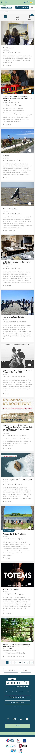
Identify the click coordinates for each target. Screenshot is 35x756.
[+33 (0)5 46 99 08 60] (1, 2)
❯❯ (31, 663)
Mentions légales (21, 731)
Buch (17, 725)
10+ (20, 663)
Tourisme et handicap (25, 741)
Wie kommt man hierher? (17, 697)
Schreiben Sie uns (18, 702)
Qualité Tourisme (18, 741)
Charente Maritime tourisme (11, 746)
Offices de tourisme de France (10, 741)
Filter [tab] (29, 19)
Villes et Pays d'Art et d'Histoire (20, 751)
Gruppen (17, 707)
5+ (16, 663)
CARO (13, 751)
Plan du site (13, 731)
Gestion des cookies (17, 733)
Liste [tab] (5, 19)
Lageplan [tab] (17, 19)
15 (24, 663)
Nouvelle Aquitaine (23, 746)
